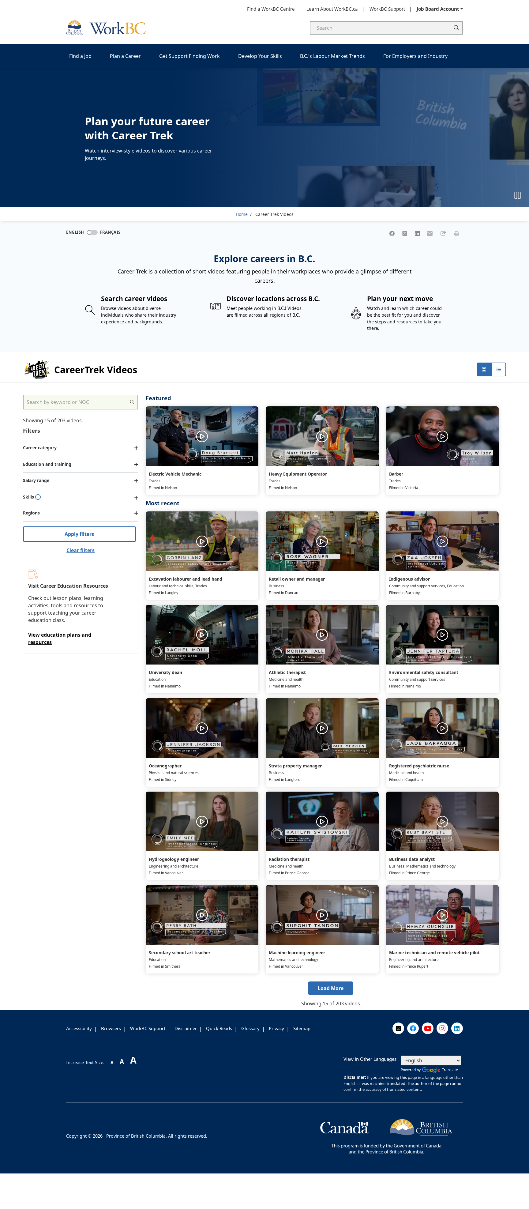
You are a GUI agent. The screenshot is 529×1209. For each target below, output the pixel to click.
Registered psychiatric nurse (419, 766)
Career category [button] (40, 447)
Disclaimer (185, 1028)
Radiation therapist (289, 859)
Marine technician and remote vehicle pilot (434, 952)
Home (242, 214)
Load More (330, 988)
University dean (165, 672)
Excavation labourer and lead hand (185, 579)
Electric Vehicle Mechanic (175, 474)
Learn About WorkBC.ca (332, 9)
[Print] (457, 233)
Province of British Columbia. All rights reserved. (156, 1136)
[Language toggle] (92, 232)
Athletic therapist (287, 672)
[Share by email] (430, 233)
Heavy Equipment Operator (298, 474)
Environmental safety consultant (423, 672)
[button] (443, 233)
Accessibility (79, 1028)
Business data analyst (412, 859)
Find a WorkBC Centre (271, 9)
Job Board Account (438, 9)
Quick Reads (219, 1028)
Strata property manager (295, 766)
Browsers (111, 1028)
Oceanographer (165, 766)
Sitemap (301, 1028)
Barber (396, 474)
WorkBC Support (387, 9)
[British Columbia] (386, 1135)
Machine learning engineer (297, 952)
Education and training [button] (47, 464)
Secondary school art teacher (179, 952)
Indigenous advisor (409, 579)
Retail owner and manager (297, 579)
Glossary (250, 1028)
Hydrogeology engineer (174, 859)
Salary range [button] (36, 480)
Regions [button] (31, 513)
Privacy (276, 1028)
